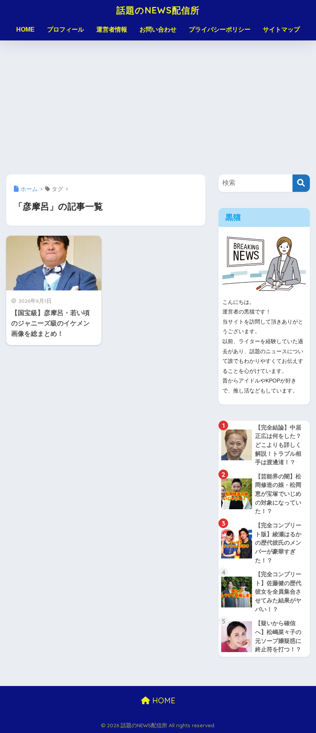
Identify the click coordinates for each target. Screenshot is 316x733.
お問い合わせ (158, 29)
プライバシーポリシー (219, 29)
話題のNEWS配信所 (158, 10)
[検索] (301, 183)
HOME (25, 29)
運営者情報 (111, 29)
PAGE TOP (301, 705)
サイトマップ (281, 29)
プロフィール (65, 29)
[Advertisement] (158, 107)
